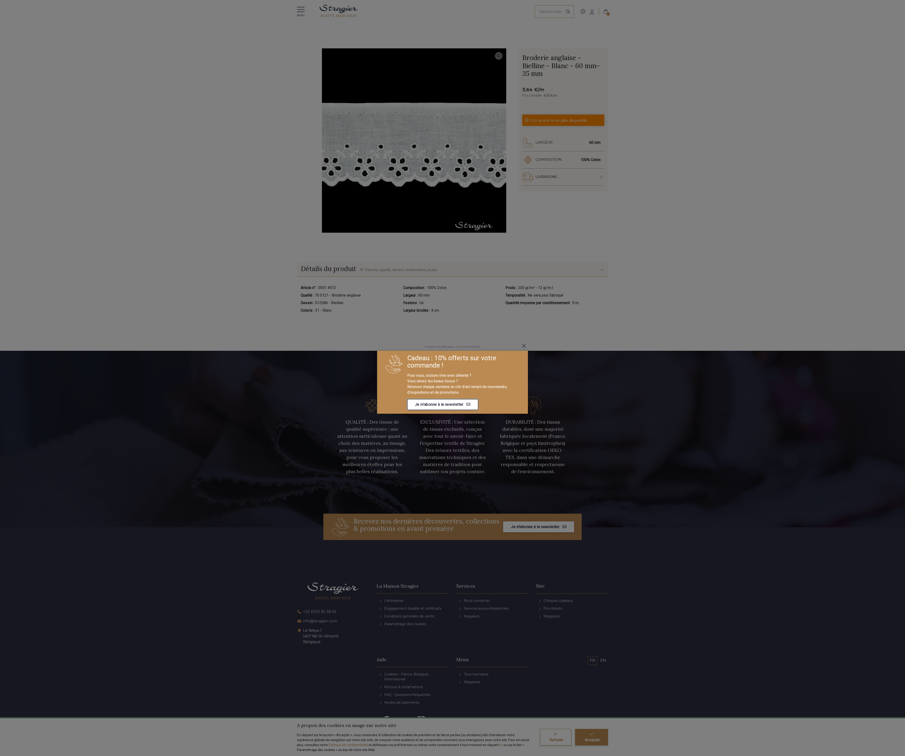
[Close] (524, 346)
